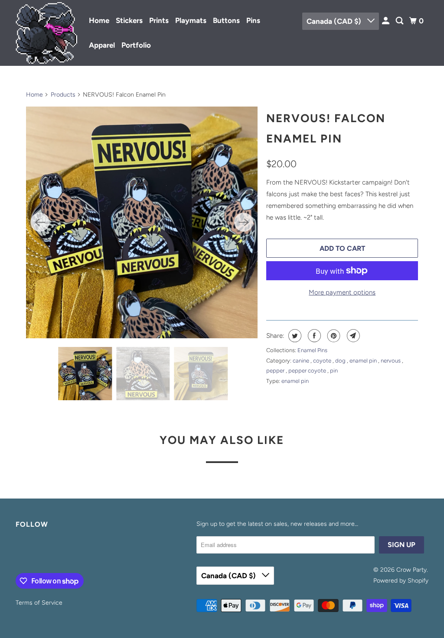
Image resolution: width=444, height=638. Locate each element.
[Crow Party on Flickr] (18, 553)
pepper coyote (307, 370)
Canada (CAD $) (335, 21)
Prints (159, 20)
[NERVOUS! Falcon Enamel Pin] (142, 222)
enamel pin (363, 360)
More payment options (342, 292)
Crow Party (411, 569)
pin (334, 370)
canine (301, 360)
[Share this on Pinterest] (332, 335)
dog (341, 360)
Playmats (190, 20)
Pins (253, 20)
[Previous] (39, 222)
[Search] (400, 21)
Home (99, 20)
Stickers (129, 20)
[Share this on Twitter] (293, 335)
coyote (323, 360)
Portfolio (136, 45)
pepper (276, 370)
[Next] (243, 222)
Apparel (102, 45)
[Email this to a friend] (352, 335)
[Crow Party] (46, 33)
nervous (391, 360)
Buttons (226, 20)
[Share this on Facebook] (313, 335)
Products (63, 94)
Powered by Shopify (400, 580)
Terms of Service (39, 602)
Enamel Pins (312, 350)
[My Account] (386, 21)
